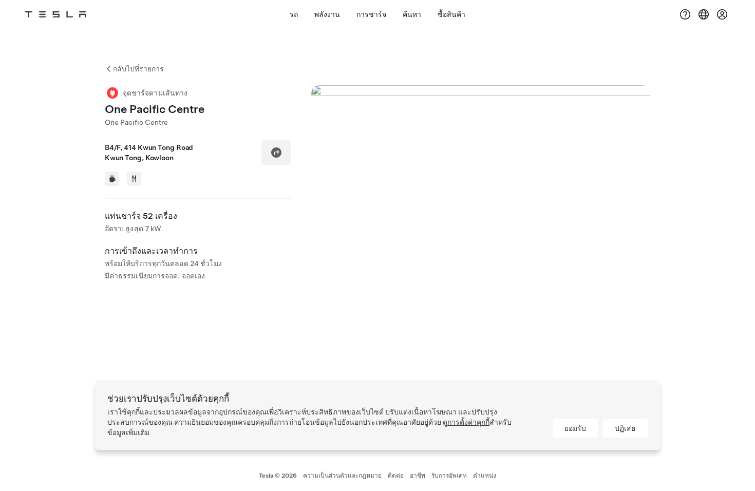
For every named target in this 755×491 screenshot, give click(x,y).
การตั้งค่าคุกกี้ (468, 422)
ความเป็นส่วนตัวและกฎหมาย (342, 475)
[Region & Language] (703, 14)
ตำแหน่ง (484, 475)
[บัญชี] (722, 14)
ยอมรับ (575, 428)
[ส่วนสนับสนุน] (685, 14)
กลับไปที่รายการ (138, 69)
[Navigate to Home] (55, 14)
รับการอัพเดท (449, 475)
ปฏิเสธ (625, 428)
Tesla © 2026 (278, 475)
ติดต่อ (396, 475)
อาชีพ (417, 475)
